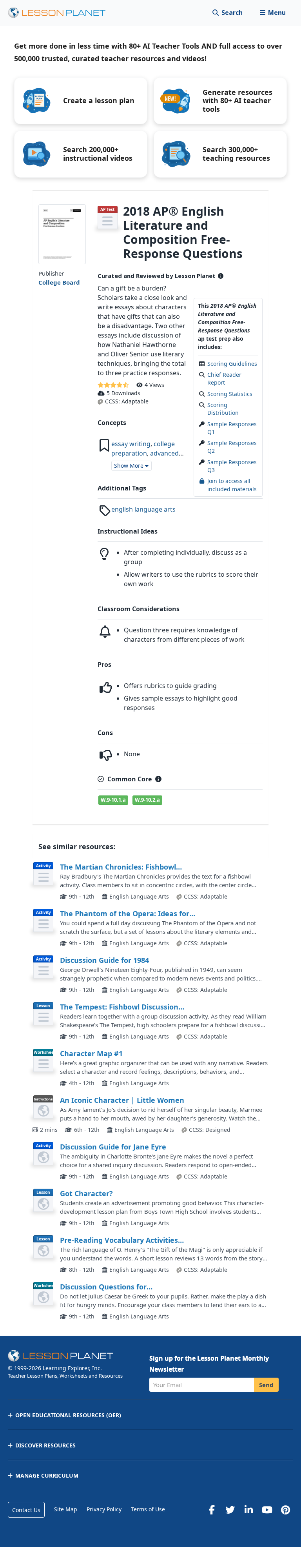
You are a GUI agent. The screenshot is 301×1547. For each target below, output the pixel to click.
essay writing (130, 443)
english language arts (143, 509)
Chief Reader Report (224, 378)
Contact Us (26, 1510)
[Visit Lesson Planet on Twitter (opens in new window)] (230, 1510)
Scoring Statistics (229, 394)
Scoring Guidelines (232, 363)
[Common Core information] (158, 779)
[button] (272, 13)
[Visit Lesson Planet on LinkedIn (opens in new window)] (248, 1510)
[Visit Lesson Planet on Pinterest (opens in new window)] (285, 1510)
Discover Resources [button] (45, 1445)
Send (266, 1385)
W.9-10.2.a (147, 799)
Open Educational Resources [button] (68, 1415)
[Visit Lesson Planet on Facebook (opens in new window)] (211, 1510)
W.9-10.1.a (113, 799)
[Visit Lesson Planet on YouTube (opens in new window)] (267, 1510)
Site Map (65, 1509)
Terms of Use (148, 1509)
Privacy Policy (104, 1509)
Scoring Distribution (223, 408)
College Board (59, 282)
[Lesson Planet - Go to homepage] (61, 12)
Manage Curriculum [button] (46, 1475)
